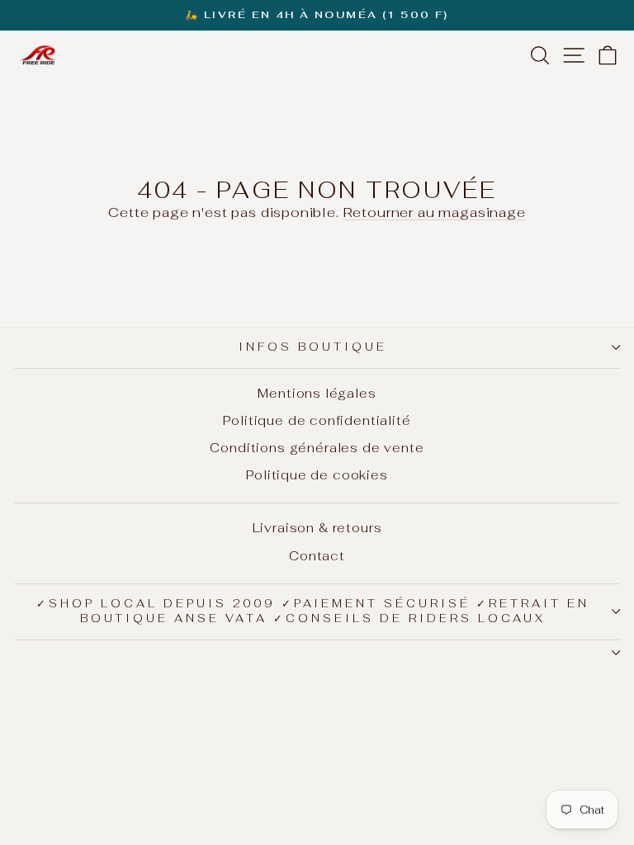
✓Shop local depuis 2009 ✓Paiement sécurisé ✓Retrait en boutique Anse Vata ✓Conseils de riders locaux (312, 611)
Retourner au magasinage (434, 212)
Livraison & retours (317, 528)
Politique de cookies (317, 475)
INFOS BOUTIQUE (313, 347)
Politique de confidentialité (316, 420)
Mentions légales (317, 393)
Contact (317, 556)
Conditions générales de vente (316, 448)
